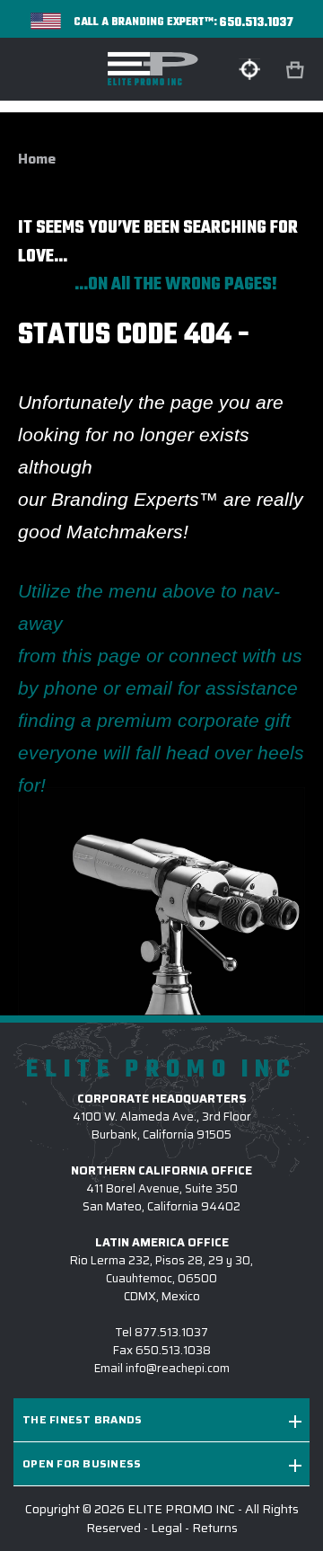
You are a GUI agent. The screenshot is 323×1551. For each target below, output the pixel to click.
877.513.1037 (171, 1332)
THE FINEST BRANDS (82, 1419)
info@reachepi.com (178, 1368)
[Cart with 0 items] (297, 70)
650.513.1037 (256, 23)
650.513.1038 (173, 1350)
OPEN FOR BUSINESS (81, 1463)
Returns (215, 1528)
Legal (166, 1528)
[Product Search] (249, 69)
